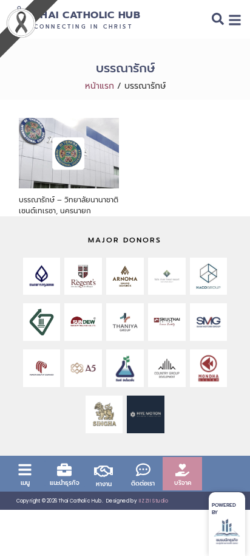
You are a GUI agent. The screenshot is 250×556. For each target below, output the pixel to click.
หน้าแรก (99, 86)
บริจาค (182, 482)
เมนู (25, 482)
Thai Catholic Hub (87, 14)
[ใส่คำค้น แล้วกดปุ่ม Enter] (218, 21)
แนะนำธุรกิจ (64, 482)
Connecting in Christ (83, 26)
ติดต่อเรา (143, 483)
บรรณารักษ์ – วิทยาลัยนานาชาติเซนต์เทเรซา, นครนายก (68, 205)
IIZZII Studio (154, 501)
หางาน (104, 484)
